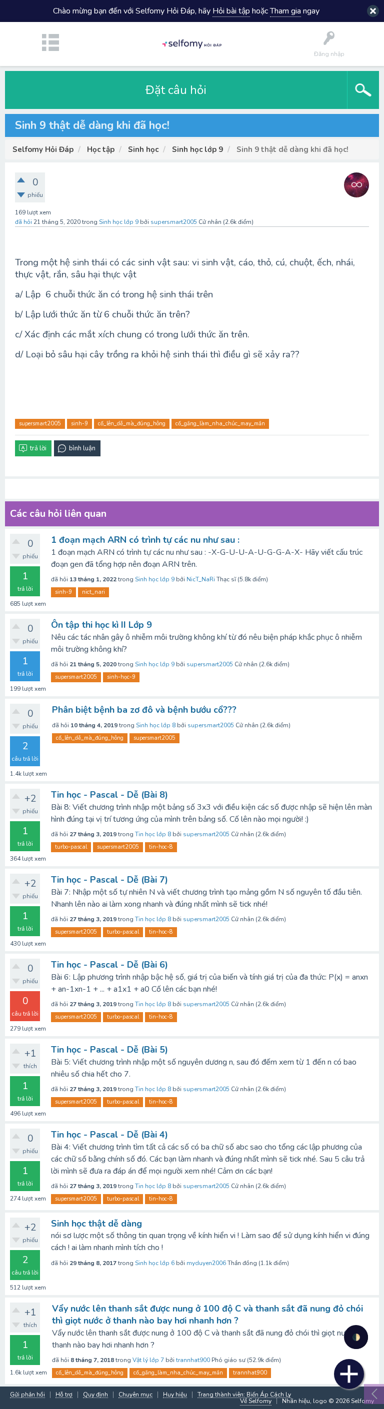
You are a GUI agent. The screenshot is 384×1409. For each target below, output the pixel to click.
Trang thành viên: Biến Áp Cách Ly (244, 1395)
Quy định (95, 1395)
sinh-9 (79, 423)
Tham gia (285, 10)
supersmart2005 (40, 423)
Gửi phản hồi (27, 1395)
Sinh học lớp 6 (154, 1263)
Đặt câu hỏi (176, 90)
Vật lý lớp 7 (148, 1360)
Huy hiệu (175, 1395)
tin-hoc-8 (161, 847)
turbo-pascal (71, 847)
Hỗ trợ (64, 1395)
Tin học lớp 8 (153, 834)
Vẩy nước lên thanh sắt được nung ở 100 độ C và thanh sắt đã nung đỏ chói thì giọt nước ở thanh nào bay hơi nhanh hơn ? (207, 1315)
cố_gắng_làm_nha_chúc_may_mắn (220, 423)
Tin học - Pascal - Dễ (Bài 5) (109, 1050)
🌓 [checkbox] (356, 1337)
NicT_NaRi (200, 579)
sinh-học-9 (121, 677)
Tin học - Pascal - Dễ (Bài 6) (109, 965)
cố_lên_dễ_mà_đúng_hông (132, 423)
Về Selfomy (256, 1401)
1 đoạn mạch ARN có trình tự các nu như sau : (145, 540)
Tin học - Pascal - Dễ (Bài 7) (109, 880)
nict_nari (93, 592)
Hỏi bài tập (231, 10)
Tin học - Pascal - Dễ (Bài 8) (109, 795)
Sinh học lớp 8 (156, 725)
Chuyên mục (135, 1395)
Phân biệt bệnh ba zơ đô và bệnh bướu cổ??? (144, 710)
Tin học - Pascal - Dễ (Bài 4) (109, 1135)
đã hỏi (23, 222)
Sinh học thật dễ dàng (96, 1224)
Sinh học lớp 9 (118, 222)
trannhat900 (193, 1360)
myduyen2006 (206, 1263)
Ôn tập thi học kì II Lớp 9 (101, 625)
